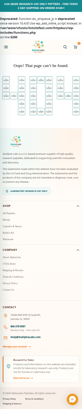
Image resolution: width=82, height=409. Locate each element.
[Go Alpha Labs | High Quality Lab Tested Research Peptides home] (38, 47)
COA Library (9, 263)
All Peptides (9, 213)
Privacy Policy (10, 283)
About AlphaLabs (12, 257)
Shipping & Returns (13, 270)
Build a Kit (8, 232)
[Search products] (65, 47)
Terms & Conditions (13, 276)
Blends (6, 219)
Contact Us (8, 289)
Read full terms (23, 377)
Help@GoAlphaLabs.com (25, 337)
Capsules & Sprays (12, 226)
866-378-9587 (17, 326)
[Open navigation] (6, 47)
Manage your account (17, 346)
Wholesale (8, 239)
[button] (72, 399)
